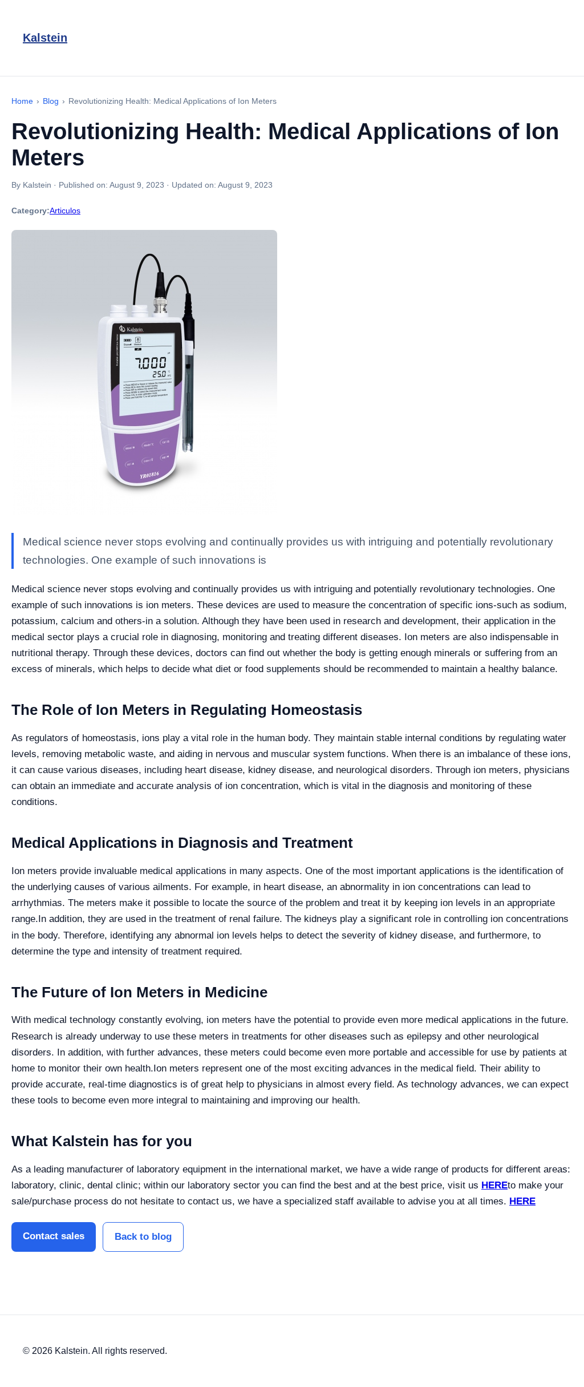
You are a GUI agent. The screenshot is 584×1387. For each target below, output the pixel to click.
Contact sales (53, 1236)
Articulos (65, 210)
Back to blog (143, 1236)
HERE (494, 1185)
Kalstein (45, 37)
